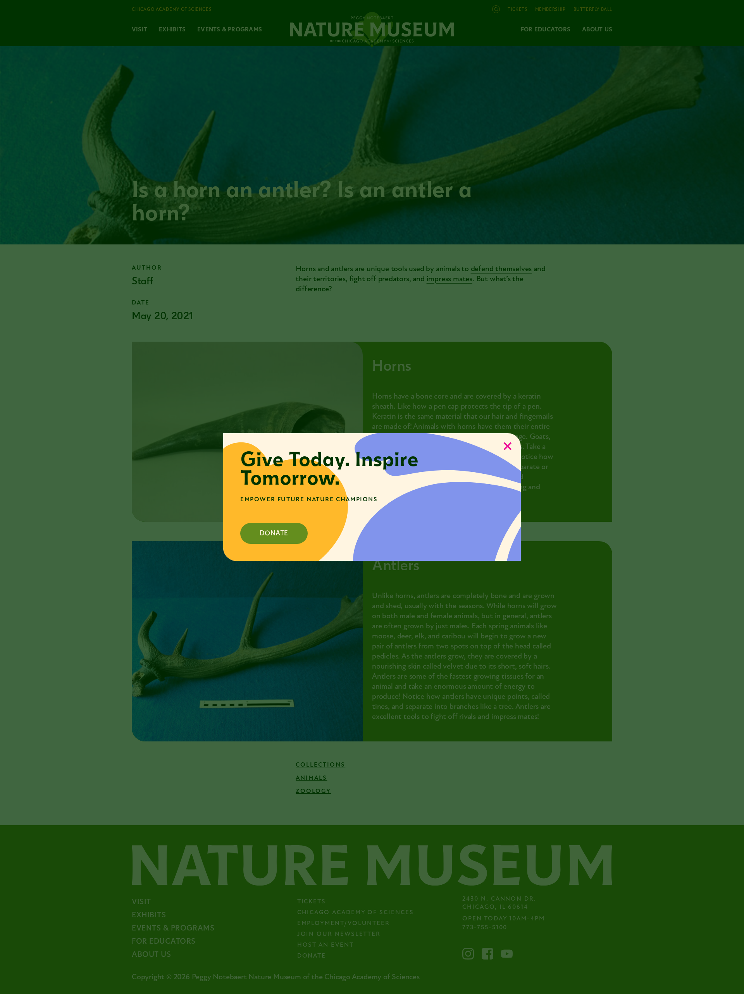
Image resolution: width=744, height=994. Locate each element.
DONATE (274, 533)
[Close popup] (508, 446)
